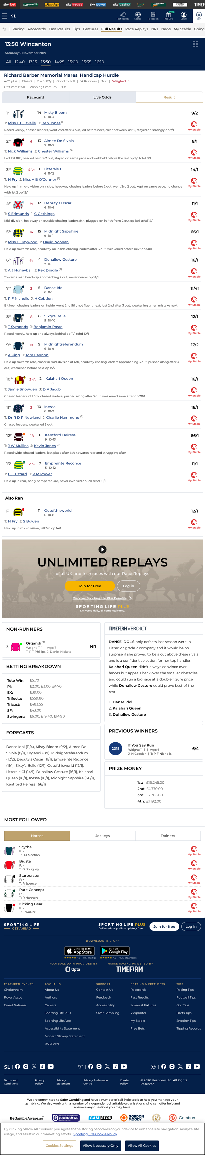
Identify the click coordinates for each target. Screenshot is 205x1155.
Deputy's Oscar (58, 203)
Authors (51, 997)
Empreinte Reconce (63, 463)
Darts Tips (184, 1013)
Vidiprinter (138, 1013)
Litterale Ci (54, 169)
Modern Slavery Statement (65, 1036)
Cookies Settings (59, 1146)
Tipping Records (188, 1028)
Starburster (29, 875)
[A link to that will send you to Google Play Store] (118, 953)
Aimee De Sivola (59, 140)
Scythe (25, 847)
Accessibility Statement (62, 1028)
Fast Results (139, 997)
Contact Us (104, 990)
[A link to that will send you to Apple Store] (80, 953)
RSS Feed (52, 1044)
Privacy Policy (39, 1082)
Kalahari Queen (59, 378)
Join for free (164, 926)
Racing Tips (185, 990)
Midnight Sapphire (61, 231)
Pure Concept (31, 890)
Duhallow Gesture (60, 259)
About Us (52, 990)
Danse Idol (54, 288)
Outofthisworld (58, 510)
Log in (128, 586)
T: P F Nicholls (161, 754)
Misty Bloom (55, 112)
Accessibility (105, 1005)
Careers (50, 1005)
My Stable (137, 1020)
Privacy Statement (63, 1082)
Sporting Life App (58, 1020)
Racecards (138, 990)
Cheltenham (13, 990)
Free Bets (137, 1028)
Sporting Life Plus (58, 1013)
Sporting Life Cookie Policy (95, 1134)
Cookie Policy (124, 1082)
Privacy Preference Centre (96, 1082)
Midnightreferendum (63, 344)
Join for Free (89, 586)
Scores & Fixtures (143, 1005)
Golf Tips (182, 1005)
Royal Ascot (13, 997)
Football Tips (186, 997)
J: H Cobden (137, 754)
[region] (102, 1139)
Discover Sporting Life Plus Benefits (99, 598)
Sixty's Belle (55, 316)
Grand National (15, 1005)
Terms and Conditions (11, 1082)
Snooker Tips (186, 1020)
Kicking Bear (30, 904)
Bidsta (25, 861)
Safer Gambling (107, 1013)
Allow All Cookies (142, 1146)
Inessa (50, 406)
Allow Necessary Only (100, 1146)
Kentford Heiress (60, 435)
